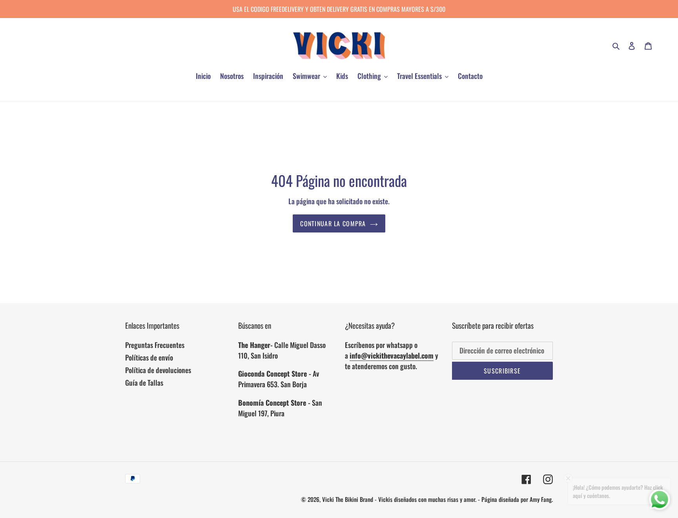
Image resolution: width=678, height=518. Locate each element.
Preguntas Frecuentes (154, 345)
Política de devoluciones (158, 370)
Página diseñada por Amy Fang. (517, 499)
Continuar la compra (333, 223)
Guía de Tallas (144, 382)
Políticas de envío (149, 357)
